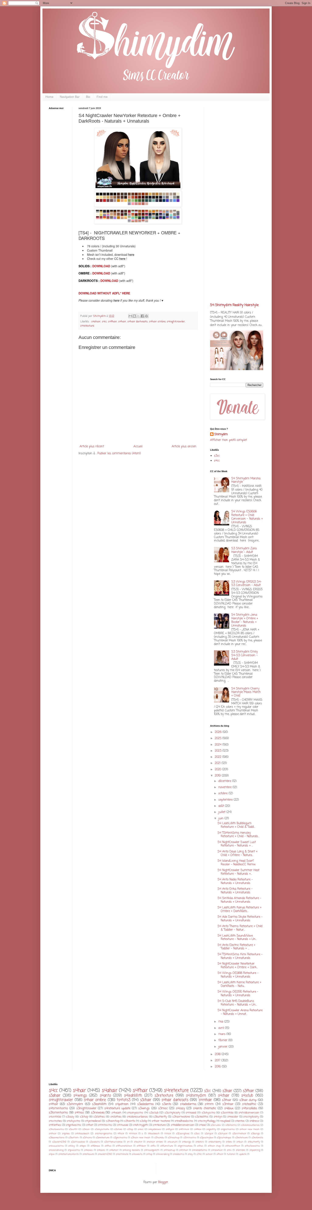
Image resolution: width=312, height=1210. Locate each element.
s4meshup (169, 1150)
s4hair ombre (157, 322)
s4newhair (217, 1150)
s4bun (239, 1142)
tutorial (231, 1154)
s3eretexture (102, 1137)
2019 (218, 776)
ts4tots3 (123, 1100)
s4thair (53, 1104)
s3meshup (173, 1137)
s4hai (200, 1146)
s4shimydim (196, 1095)
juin (221, 818)
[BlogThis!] (134, 316)
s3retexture (164, 1095)
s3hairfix (129, 1121)
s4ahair (96, 322)
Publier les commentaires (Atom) (119, 453)
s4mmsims (105, 1125)
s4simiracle (122, 1154)
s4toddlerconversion (182, 1125)
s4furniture (166, 1146)
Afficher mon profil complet (228, 440)
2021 (218, 763)
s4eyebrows (154, 1129)
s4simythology (207, 1121)
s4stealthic (249, 1104)
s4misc (79, 1113)
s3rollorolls (257, 1137)
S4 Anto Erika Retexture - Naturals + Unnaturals (235, 891)
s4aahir (138, 1142)
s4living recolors (131, 1150)
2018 (218, 1054)
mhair (167, 1133)
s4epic (83, 1146)
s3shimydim (75, 1104)
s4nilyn (218, 1117)
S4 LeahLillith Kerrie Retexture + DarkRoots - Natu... (239, 984)
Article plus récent (92, 446)
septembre (226, 800)
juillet (222, 812)
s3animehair (239, 1133)
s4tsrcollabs (249, 1108)
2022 (218, 757)
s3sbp (143, 1121)
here (131, 254)
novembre (225, 787)
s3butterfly (160, 1117)
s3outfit (73, 1129)
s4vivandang (162, 1154)
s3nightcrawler (86, 1108)
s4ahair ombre (155, 1142)
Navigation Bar (70, 96)
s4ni (229, 1150)
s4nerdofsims (199, 1150)
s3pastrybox (206, 1137)
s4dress (254, 1121)
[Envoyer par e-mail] (130, 316)
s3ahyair (223, 1133)
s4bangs (186, 1142)
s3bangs (255, 1133)
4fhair (121, 1133)
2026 (219, 732)
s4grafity (211, 1129)
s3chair (145, 1100)
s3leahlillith (99, 1104)
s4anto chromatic (204, 1108)
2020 (218, 769)
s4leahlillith (133, 1095)
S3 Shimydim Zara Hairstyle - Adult (244, 550)
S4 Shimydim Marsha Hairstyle (245, 480)
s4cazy (180, 1108)
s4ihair (52, 1133)
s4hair (122, 322)
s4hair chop (214, 1146)
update (242, 1154)
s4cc (104, 322)
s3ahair (54, 1095)
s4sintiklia (55, 1117)
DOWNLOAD (101, 266)
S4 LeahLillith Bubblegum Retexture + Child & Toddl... (236, 825)
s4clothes (116, 1117)
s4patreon (122, 1104)
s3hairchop (112, 1121)
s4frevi (197, 1129)
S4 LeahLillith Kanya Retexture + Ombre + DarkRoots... (239, 909)
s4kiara (101, 1150)
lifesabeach (154, 1133)
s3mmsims (189, 1137)
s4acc (140, 1129)
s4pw (52, 1154)
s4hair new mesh (249, 1129)
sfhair (219, 1154)
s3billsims (231, 1125)
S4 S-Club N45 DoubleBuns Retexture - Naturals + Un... (237, 1003)
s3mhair (227, 1104)
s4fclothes (55, 1125)
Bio (88, 96)
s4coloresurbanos (137, 1117)
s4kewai (88, 1150)
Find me (102, 96)
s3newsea (97, 1113)
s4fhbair (141, 1146)
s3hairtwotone (181, 1117)
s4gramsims (228, 1129)
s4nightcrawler (176, 322)
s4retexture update (117, 1108)
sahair (209, 1154)
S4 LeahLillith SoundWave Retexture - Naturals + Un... (237, 938)
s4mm (209, 1104)
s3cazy (70, 1117)
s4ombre (240, 1150)
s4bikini (199, 1142)
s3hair (227, 1091)
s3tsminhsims (58, 1113)
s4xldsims (178, 1154)
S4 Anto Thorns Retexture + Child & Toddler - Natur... (240, 928)
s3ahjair (209, 1133)
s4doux (228, 1108)
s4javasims (74, 1150)
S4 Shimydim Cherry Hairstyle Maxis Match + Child (246, 692)
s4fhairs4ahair (124, 1146)
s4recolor (232, 1117)
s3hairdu (159, 1137)
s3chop (84, 1117)
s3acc (197, 1133)
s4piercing (254, 1150)
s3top (130, 1129)
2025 (218, 738)
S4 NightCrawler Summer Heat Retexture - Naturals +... (238, 872)
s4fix (153, 1146)
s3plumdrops (224, 1137)
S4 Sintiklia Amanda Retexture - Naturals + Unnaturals (239, 900)
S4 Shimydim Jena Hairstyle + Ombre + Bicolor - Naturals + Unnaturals (244, 620)
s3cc (217, 456)
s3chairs (87, 1137)
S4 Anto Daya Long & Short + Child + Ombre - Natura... (237, 853)
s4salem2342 (105, 1154)
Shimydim (221, 434)
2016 (218, 1067)
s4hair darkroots (137, 322)
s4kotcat (113, 1150)
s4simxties (55, 1121)
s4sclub (247, 1095)
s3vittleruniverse (113, 1142)
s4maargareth (151, 1150)
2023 (218, 751)
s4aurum (172, 1142)
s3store (118, 1129)
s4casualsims (56, 1146)
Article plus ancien (184, 446)
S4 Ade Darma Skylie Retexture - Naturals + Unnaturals (240, 919)
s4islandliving (56, 1150)
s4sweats (137, 1154)
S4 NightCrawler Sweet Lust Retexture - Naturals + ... (237, 844)
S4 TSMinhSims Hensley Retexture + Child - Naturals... (238, 835)
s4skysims (73, 1121)
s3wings (144, 1108)
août (221, 806)
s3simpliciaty (172, 1113)
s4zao (202, 1125)
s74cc (199, 1154)
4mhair (133, 1133)
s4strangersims (103, 1133)
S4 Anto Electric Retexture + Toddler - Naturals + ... (236, 947)
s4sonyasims (135, 1113)
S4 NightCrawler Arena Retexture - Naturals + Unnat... (240, 1012)
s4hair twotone (161, 1121)
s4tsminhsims (58, 1108)
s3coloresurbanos (250, 1125)
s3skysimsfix (102, 1129)
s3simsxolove (78, 1142)
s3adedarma (145, 1104)
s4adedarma (188, 1104)
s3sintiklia (227, 1113)
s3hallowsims (56, 1129)
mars (222, 1034)
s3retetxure (241, 1137)
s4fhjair (170, 1129)
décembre (225, 781)
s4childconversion (249, 1113)
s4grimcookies (185, 1146)
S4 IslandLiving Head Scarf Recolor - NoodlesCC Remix (237, 863)
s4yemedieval (93, 1121)
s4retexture (87, 326)
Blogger (163, 1182)
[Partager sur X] (138, 316)
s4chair (223, 1095)
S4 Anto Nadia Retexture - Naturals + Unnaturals (235, 881)
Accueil (138, 446)
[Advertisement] (61, 179)
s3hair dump (248, 1100)
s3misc (163, 1108)
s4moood (191, 1113)
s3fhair (248, 1091)
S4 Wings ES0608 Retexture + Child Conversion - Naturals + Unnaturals (247, 517)
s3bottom (73, 1137)
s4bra (229, 1142)
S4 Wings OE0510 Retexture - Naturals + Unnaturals (238, 994)
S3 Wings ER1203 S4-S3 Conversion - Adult (246, 584)
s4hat (89, 1125)
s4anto (105, 1095)
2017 (218, 1060)
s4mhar (183, 1150)
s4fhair (112, 322)
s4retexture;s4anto (68, 1154)
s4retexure (88, 1154)
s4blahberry (214, 1142)
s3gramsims (120, 1137)
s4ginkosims (73, 1125)
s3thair (226, 1100)
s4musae (122, 1125)
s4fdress (95, 1146)
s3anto (166, 1104)
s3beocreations (57, 1137)
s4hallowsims (252, 1146)
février (223, 1040)
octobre (223, 793)
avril (221, 1028)
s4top (149, 1154)
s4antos (240, 1121)
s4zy (190, 1154)
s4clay (71, 1146)
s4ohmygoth (140, 1125)
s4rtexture (159, 1125)
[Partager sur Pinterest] (146, 316)
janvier (223, 1047)
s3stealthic (201, 1117)
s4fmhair (184, 1129)
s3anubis (216, 1125)
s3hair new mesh (140, 1137)
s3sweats (94, 1142)
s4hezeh (116, 1113)
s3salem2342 (59, 1142)
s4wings (80, 1095)
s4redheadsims (184, 1121)
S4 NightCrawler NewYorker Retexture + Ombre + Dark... (238, 966)
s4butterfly (254, 1142)
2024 (218, 745)
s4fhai (108, 1146)
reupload (225, 1121)
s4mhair (205, 1100)
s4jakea (66, 1133)
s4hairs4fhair (232, 1146)
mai (221, 1022)
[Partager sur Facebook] (142, 316)
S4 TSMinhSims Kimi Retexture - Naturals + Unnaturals (240, 956)
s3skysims (208, 1113)
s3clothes (99, 1117)
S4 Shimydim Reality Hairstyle (234, 305)
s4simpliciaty (251, 1117)
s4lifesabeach (82, 1133)
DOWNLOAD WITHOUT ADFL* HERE (104, 293)
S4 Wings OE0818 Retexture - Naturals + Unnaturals (238, 975)
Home (49, 96)
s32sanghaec (183, 1133)
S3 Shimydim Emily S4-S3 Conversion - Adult (244, 655)
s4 (128, 1142)
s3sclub (153, 1113)
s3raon (86, 1129)
